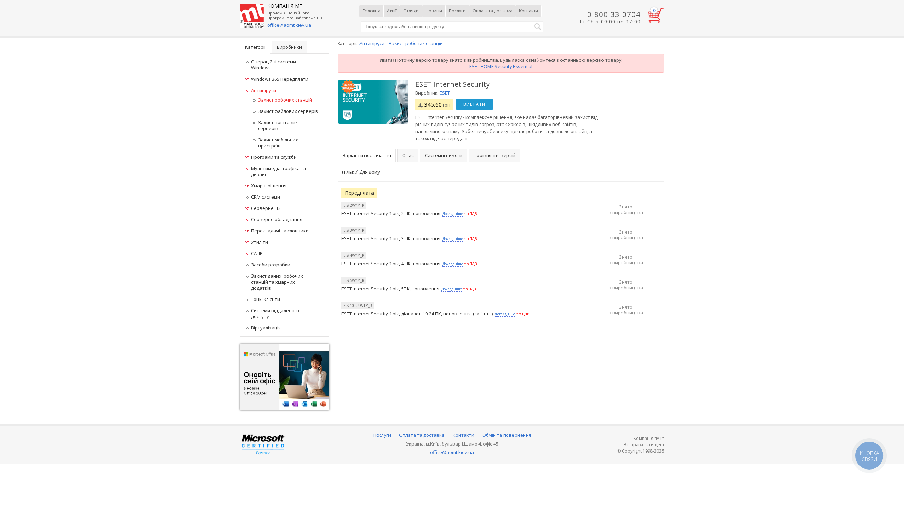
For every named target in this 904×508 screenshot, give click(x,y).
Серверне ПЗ (266, 208)
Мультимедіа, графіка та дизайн (278, 171)
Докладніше (452, 213)
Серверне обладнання (276, 219)
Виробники (289, 47)
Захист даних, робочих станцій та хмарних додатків (277, 282)
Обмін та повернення (506, 435)
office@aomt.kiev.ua (289, 25)
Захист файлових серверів (288, 111)
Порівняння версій (494, 155)
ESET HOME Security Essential (501, 66)
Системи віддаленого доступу (275, 313)
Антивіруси (263, 90)
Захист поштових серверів (278, 125)
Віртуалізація (266, 328)
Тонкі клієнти (265, 299)
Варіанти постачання (367, 155)
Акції (392, 11)
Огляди (411, 11)
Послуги (457, 11)
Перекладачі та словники (280, 231)
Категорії (255, 47)
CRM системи (265, 197)
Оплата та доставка (492, 11)
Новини (434, 11)
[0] (656, 21)
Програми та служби (274, 157)
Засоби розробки (270, 264)
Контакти (528, 11)
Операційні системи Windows (273, 65)
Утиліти (259, 242)
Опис (408, 155)
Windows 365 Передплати (279, 79)
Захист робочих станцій (285, 100)
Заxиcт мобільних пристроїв (278, 143)
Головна (371, 11)
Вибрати (474, 104)
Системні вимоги (443, 155)
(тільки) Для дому (361, 172)
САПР (257, 253)
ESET (445, 93)
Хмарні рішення (268, 185)
